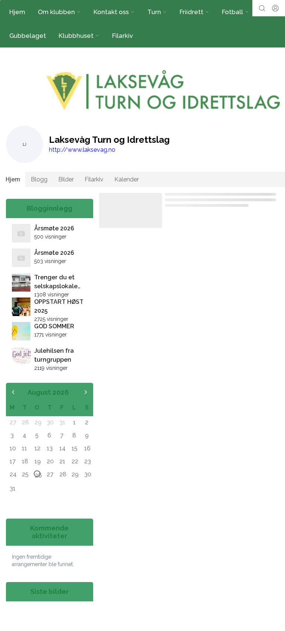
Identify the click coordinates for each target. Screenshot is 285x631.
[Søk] (262, 8)
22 (75, 461)
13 (50, 448)
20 (50, 461)
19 (37, 461)
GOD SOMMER (54, 326)
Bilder (66, 179)
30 (50, 422)
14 (62, 448)
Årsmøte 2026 (54, 228)
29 (37, 422)
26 (37, 474)
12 (37, 448)
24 (13, 474)
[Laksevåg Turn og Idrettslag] (164, 91)
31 (62, 422)
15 (75, 448)
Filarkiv (122, 35)
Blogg (39, 179)
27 (13, 422)
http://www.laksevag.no (82, 149)
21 (62, 461)
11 (24, 448)
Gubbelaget (27, 35)
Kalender (126, 179)
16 (87, 448)
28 (25, 422)
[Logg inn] (275, 8)
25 (25, 474)
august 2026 (48, 392)
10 (13, 448)
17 (13, 461)
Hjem (17, 12)
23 (87, 461)
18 (25, 461)
